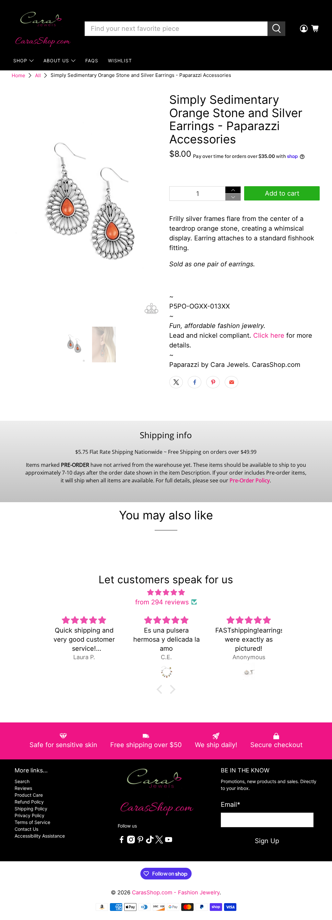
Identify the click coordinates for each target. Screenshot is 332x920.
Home (18, 75)
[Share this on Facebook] (194, 382)
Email (230, 804)
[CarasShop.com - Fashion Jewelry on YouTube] (168, 841)
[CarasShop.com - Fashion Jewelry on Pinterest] (140, 841)
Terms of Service (32, 822)
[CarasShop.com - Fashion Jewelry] (42, 28)
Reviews (23, 788)
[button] (161, 689)
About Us (56, 60)
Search (22, 781)
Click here (268, 335)
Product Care (29, 795)
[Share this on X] (176, 382)
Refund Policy (29, 802)
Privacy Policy (29, 815)
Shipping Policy (31, 808)
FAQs (91, 60)
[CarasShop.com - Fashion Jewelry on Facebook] (121, 841)
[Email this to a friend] (231, 382)
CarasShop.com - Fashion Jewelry (175, 892)
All (38, 75)
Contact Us (26, 829)
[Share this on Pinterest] (213, 382)
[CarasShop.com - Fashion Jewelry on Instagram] (131, 841)
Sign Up (267, 841)
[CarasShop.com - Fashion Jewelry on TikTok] (150, 841)
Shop (20, 60)
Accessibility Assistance (40, 836)
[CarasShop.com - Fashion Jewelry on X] (159, 841)
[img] (166, 592)
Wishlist (120, 60)
